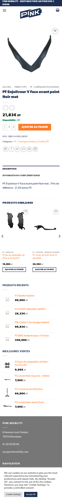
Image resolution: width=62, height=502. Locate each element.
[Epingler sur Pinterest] (29, 149)
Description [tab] (9, 169)
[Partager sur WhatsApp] (5, 149)
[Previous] (3, 243)
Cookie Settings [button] (13, 494)
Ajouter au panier (35, 127)
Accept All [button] (30, 494)
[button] (4, 10)
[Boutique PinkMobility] (31, 13)
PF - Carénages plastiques (44, 87)
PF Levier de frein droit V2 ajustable (45, 256)
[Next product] (5, 107)
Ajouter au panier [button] (14, 269)
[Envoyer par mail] (23, 149)
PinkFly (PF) (21, 87)
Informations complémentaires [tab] (21, 176)
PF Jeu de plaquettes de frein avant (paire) (13, 256)
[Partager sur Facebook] (11, 149)
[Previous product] (11, 107)
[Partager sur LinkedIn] (35, 149)
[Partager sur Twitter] (17, 149)
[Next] (59, 243)
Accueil (6, 87)
